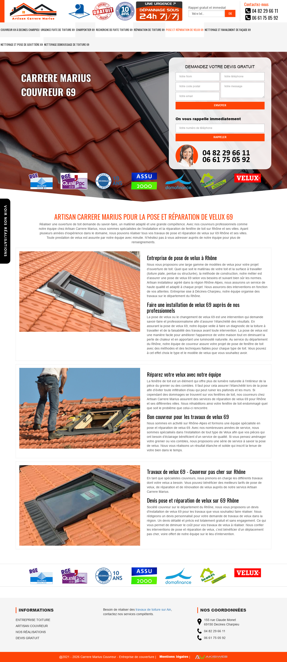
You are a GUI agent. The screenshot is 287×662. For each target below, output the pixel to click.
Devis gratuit (27, 638)
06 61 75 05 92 (226, 160)
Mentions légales (173, 656)
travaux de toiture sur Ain (153, 609)
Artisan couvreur (32, 626)
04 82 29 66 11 (226, 153)
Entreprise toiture (33, 620)
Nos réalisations (31, 632)
